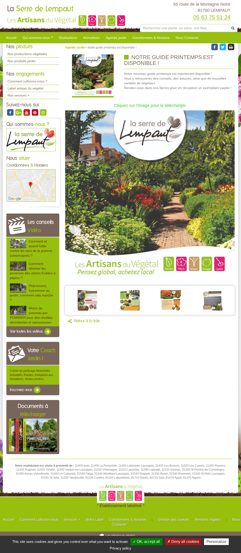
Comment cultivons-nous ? (27, 81)
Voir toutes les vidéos (27, 331)
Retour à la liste (87, 321)
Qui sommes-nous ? (38, 38)
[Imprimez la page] (231, 46)
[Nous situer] (31, 185)
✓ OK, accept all (146, 542)
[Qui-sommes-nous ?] (31, 139)
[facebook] (10, 112)
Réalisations (68, 38)
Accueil (11, 38)
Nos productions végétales (27, 54)
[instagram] (43, 112)
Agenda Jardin (75, 47)
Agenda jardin (116, 38)
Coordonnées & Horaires (151, 38)
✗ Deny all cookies (183, 542)
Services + (72, 519)
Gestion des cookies (173, 519)
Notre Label (95, 519)
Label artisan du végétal (25, 88)
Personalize (216, 542)
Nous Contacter (187, 38)
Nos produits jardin (22, 61)
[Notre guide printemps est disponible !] (92, 75)
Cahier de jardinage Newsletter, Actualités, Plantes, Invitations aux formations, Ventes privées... (31, 374)
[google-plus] (19, 112)
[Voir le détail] (18, 243)
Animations (91, 38)
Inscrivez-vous (21, 390)
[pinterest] (35, 112)
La (40, 9)
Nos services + (18, 95)
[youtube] (27, 112)
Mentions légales (208, 519)
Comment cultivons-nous (39, 519)
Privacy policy (120, 548)
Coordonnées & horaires (127, 519)
